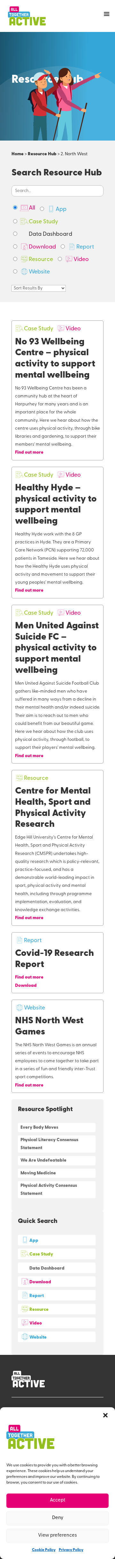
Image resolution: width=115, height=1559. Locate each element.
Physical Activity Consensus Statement (48, 1189)
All (32, 208)
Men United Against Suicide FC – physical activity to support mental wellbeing (57, 648)
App (61, 209)
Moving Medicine (38, 1173)
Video (81, 260)
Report (85, 247)
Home (18, 154)
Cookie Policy (44, 1550)
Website (39, 272)
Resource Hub (42, 154)
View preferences (57, 1535)
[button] (105, 1415)
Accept (57, 1500)
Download (42, 247)
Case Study (43, 222)
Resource (41, 260)
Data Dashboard (50, 234)
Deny (57, 1518)
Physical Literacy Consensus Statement (49, 1144)
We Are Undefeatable (43, 1160)
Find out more (29, 452)
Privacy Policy (71, 1550)
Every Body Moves (39, 1127)
